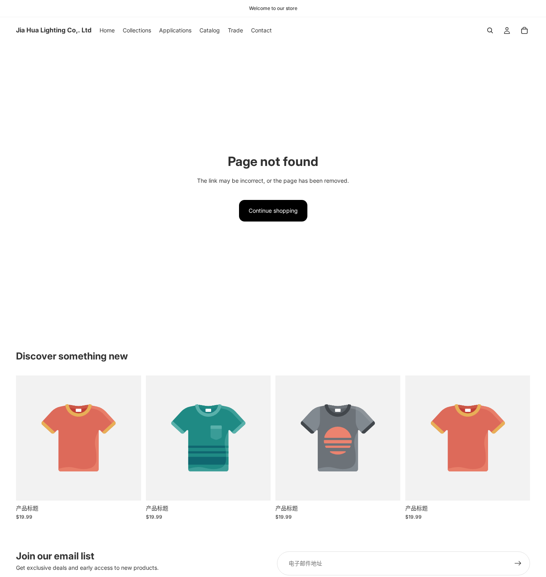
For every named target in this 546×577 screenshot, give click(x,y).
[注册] (518, 563)
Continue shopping (273, 210)
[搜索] (490, 30)
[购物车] (524, 30)
